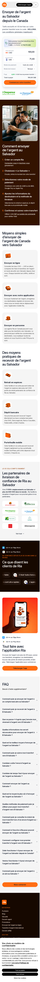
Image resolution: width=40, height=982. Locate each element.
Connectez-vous (11, 163)
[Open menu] (36, 5)
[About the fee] (35, 74)
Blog (3, 919)
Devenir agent (7, 924)
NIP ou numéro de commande (24, 214)
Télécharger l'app (19, 671)
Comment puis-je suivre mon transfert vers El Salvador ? (18, 759)
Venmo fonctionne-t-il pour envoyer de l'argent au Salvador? (18, 867)
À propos (5, 916)
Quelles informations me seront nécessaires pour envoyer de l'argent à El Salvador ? (18, 737)
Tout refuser (19, 974)
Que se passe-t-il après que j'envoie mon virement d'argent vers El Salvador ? (18, 724)
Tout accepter (19, 970)
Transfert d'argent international (12, 933)
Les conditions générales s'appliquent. (17, 32)
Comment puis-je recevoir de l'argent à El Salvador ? (18, 713)
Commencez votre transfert (20, 82)
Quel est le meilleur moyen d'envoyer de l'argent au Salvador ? (17, 749)
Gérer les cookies (19, 978)
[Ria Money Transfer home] (4, 4)
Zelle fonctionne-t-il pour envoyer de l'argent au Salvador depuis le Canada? (18, 857)
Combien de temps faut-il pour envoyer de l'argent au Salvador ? (18, 779)
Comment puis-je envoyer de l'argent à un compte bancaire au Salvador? (18, 702)
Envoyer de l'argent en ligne (11, 930)
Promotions (6, 927)
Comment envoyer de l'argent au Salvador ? (15, 790)
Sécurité (5, 922)
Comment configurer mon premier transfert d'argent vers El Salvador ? (17, 846)
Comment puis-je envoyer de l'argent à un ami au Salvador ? (18, 877)
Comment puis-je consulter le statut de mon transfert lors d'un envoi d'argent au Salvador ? (18, 825)
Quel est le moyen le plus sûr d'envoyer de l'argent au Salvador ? (18, 800)
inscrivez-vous (24, 163)
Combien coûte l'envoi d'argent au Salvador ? (16, 769)
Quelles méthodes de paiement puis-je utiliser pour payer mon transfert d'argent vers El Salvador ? (18, 812)
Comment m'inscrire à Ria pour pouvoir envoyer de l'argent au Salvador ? (18, 836)
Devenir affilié (6, 936)
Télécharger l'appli (24, 5)
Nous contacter (19, 890)
